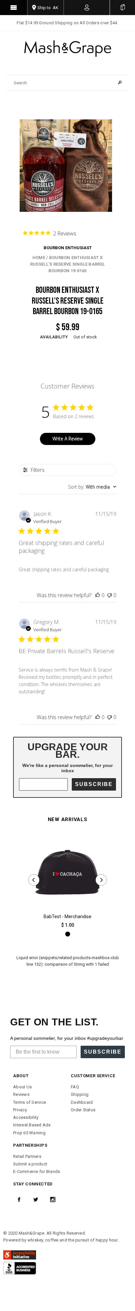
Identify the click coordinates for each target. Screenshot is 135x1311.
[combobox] (92, 487)
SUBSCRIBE (94, 784)
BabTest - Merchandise (67, 916)
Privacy (20, 1109)
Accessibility (25, 1117)
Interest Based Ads (32, 1124)
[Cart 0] (122, 7)
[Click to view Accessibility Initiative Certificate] (19, 1254)
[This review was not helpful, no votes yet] (109, 595)
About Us (22, 1086)
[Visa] (19, 1267)
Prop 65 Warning (29, 1132)
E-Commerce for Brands (36, 1171)
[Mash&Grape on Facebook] (19, 1199)
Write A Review (67, 438)
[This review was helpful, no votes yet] (97, 595)
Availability (54, 337)
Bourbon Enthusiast (68, 247)
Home (38, 257)
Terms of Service (29, 1102)
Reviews (21, 1094)
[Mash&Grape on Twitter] (36, 1199)
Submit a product (30, 1163)
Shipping (79, 1094)
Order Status (83, 1109)
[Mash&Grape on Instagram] (53, 1199)
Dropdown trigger (87, 7)
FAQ (75, 1086)
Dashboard (82, 1102)
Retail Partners (27, 1156)
